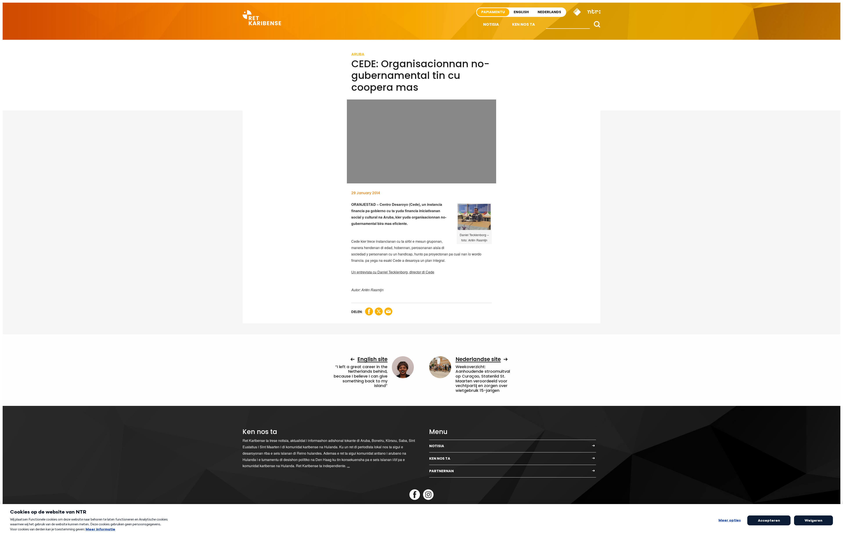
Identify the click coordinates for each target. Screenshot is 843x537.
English (521, 11)
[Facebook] (414, 494)
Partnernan (441, 471)
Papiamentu (493, 11)
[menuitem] (491, 24)
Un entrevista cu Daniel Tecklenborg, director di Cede (392, 272)
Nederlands (549, 11)
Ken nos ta (523, 24)
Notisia (491, 24)
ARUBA (357, 54)
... (348, 465)
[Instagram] (428, 494)
